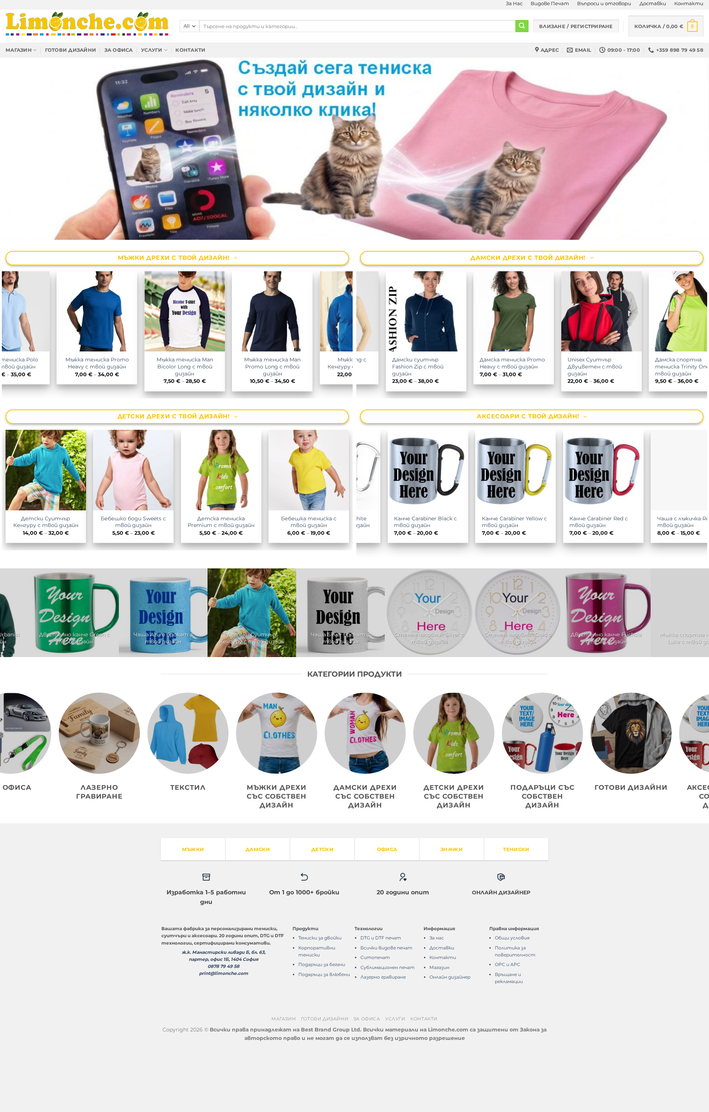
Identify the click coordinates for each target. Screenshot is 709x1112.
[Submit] (522, 26)
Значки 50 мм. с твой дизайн (508, 586)
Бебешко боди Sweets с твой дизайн (133, 586)
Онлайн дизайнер (449, 1041)
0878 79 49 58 (223, 1030)
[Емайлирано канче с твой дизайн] (449, 676)
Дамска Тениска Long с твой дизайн (395, 427)
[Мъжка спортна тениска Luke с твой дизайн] (95, 676)
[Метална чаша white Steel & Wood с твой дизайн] (361, 676)
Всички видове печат (386, 1011)
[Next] (685, 180)
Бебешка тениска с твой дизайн (308, 586)
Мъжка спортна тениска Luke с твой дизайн (95, 702)
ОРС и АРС (507, 1028)
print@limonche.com (223, 1037)
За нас (436, 1002)
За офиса (119, 50)
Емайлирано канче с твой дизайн (450, 702)
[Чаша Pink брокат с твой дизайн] (184, 676)
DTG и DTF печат (380, 1002)
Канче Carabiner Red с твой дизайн (627, 702)
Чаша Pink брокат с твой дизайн (184, 702)
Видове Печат (550, 3)
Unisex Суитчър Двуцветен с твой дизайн (655, 431)
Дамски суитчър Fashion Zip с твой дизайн (478, 431)
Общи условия (512, 1002)
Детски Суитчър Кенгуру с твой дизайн (45, 586)
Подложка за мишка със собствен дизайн (599, 586)
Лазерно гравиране (383, 1041)
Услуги (151, 50)
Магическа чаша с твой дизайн (272, 702)
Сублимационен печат (387, 1031)
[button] (665, 26)
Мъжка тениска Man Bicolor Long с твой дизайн (251, 431)
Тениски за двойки (320, 1002)
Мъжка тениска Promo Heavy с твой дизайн (163, 427)
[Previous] (23, 180)
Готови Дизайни (70, 50)
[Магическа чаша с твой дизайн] (272, 676)
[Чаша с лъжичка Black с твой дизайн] (538, 676)
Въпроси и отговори (604, 3)
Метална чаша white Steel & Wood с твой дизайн (361, 702)
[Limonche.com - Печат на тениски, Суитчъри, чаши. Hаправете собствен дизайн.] (87, 26)
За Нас (514, 3)
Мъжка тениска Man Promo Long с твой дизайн (338, 431)
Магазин (19, 50)
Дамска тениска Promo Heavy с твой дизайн (572, 427)
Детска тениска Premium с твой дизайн (221, 586)
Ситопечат (375, 1021)
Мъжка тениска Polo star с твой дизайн (75, 427)
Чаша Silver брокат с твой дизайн (420, 586)
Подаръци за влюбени (324, 1038)
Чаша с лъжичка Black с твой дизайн (539, 702)
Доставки (653, 3)
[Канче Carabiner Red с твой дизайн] (627, 676)
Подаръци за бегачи (321, 1028)
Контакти (688, 3)
